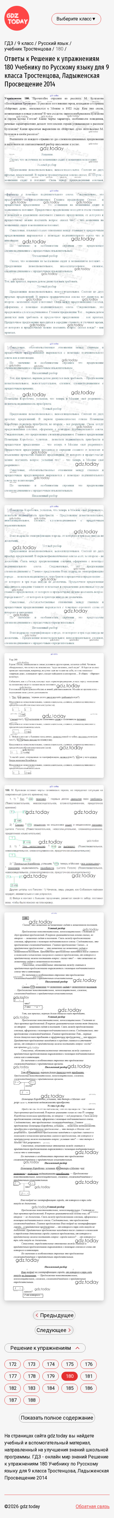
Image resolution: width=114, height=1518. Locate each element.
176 (89, 1364)
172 (13, 1364)
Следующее (52, 1330)
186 (89, 1388)
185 (70, 1388)
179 (51, 1376)
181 (89, 1376)
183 (32, 1388)
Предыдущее (56, 1315)
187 (13, 1400)
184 (51, 1388)
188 (32, 1400)
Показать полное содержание (57, 1418)
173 (32, 1364)
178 (32, 1376)
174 (51, 1364)
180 (70, 1376)
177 (13, 1376)
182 (13, 1388)
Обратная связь (93, 1506)
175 (70, 1364)
